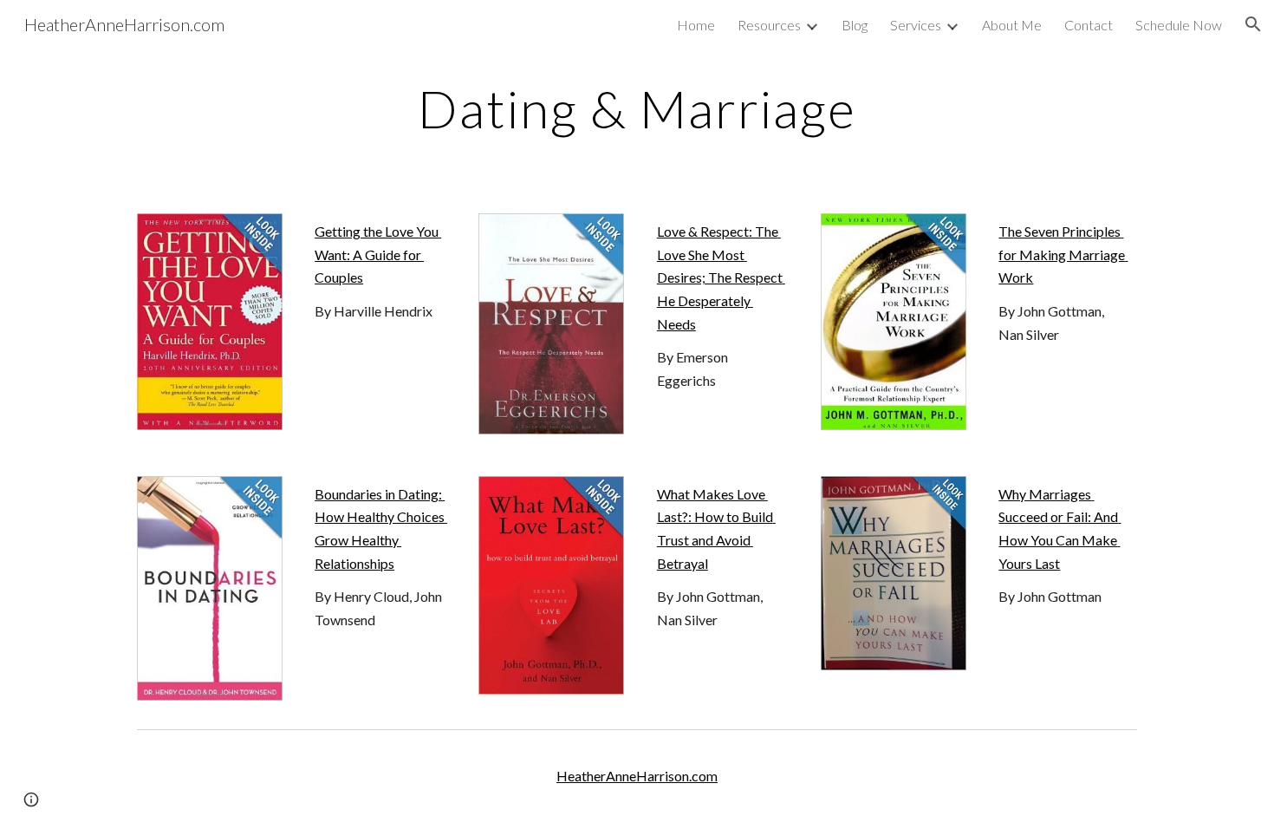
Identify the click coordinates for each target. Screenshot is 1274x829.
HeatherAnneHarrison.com (637, 775)
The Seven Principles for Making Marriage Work (1063, 254)
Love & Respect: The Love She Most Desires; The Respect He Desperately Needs (721, 277)
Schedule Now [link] (1178, 24)
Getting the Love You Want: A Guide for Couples (378, 254)
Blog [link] (855, 24)
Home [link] (696, 24)
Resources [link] (769, 24)
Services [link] (915, 24)
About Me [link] (1012, 24)
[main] (637, 108)
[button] (1253, 24)
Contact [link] (1088, 24)
